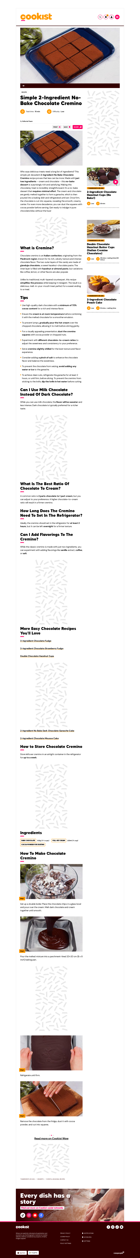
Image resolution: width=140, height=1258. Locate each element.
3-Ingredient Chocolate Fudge (35, 640)
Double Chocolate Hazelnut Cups (37, 656)
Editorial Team (27, 121)
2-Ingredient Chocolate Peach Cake (102, 301)
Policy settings (65, 1243)
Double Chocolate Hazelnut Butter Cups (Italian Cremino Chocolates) (101, 249)
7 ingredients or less (27, 1179)
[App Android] (33, 1253)
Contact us (64, 1240)
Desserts (40, 1179)
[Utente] (111, 17)
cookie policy (65, 1237)
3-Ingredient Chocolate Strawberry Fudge (41, 648)
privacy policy (65, 1233)
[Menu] (117, 17)
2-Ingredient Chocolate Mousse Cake (39, 738)
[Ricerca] (100, 17)
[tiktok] (22, 1215)
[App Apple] (21, 1253)
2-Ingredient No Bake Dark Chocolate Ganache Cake (47, 730)
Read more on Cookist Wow (51, 1138)
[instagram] (28, 1215)
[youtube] (35, 1215)
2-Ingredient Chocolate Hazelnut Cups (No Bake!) (102, 195)
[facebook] (41, 1215)
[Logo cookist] (36, 17)
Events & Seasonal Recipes (55, 1179)
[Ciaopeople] (119, 1252)
